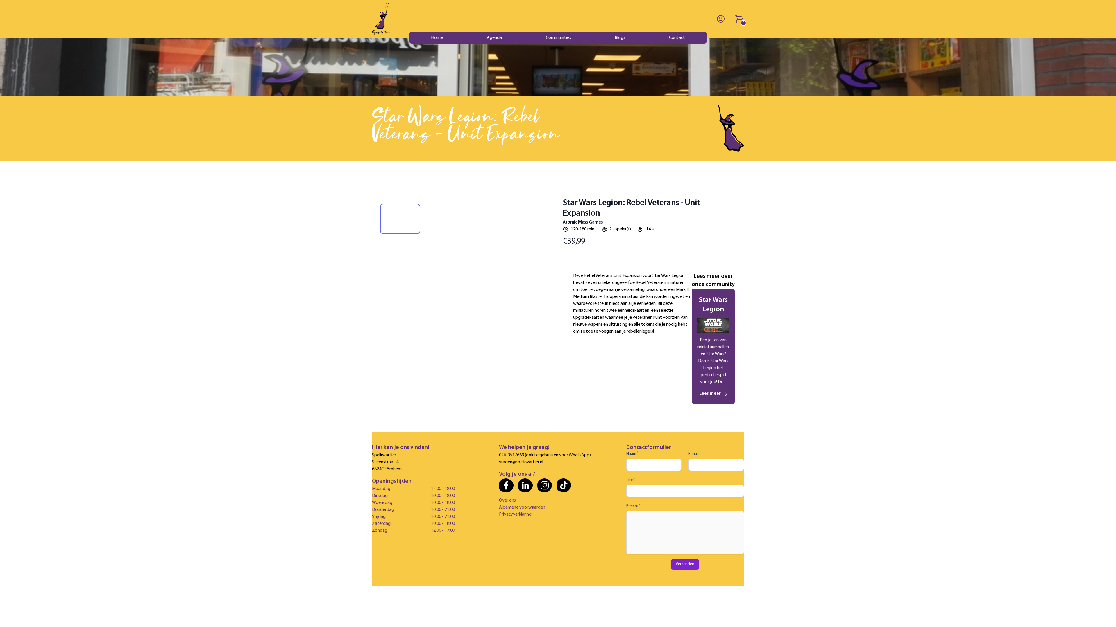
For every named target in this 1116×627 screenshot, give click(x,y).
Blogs (620, 37)
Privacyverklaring (515, 514)
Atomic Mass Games (583, 222)
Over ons (507, 500)
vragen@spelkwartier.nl (521, 462)
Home (437, 37)
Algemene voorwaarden (522, 507)
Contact (677, 37)
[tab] (400, 219)
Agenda (494, 37)
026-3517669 (511, 455)
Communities (558, 37)
